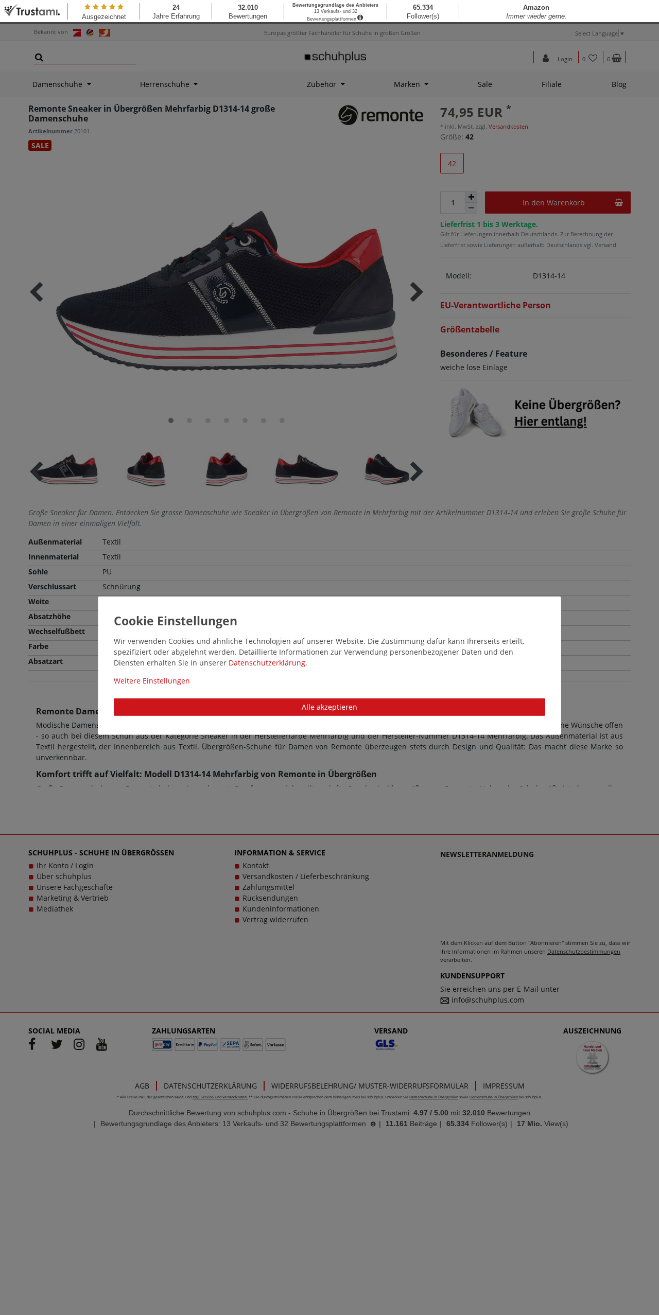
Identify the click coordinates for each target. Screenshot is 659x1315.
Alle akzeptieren (329, 706)
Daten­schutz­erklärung (267, 662)
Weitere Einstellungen (152, 680)
